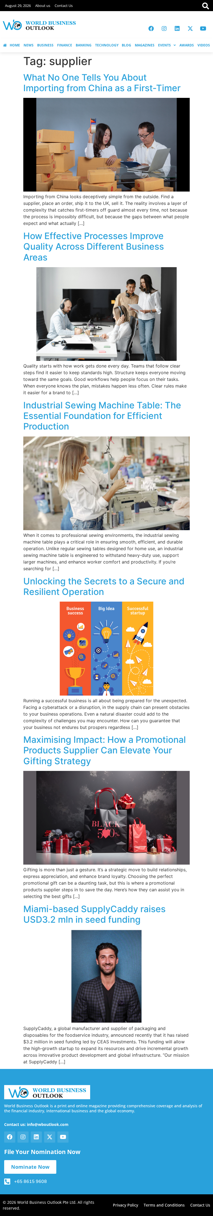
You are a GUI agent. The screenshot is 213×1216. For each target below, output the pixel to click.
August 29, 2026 (18, 5)
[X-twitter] (190, 28)
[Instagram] (164, 28)
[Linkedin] (177, 28)
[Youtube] (203, 28)
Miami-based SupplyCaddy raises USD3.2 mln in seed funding (94, 914)
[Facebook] (151, 28)
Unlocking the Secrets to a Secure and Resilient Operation (103, 586)
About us (42, 5)
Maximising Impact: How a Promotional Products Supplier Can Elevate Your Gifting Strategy (104, 750)
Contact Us (64, 5)
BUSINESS (45, 45)
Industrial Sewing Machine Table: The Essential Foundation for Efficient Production (102, 416)
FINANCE (64, 45)
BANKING (84, 45)
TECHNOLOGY (106, 45)
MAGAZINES (144, 45)
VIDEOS (203, 45)
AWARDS (186, 45)
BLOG (126, 45)
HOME (15, 45)
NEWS (29, 45)
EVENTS (164, 45)
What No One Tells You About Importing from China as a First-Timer (102, 82)
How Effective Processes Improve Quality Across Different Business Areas (93, 246)
